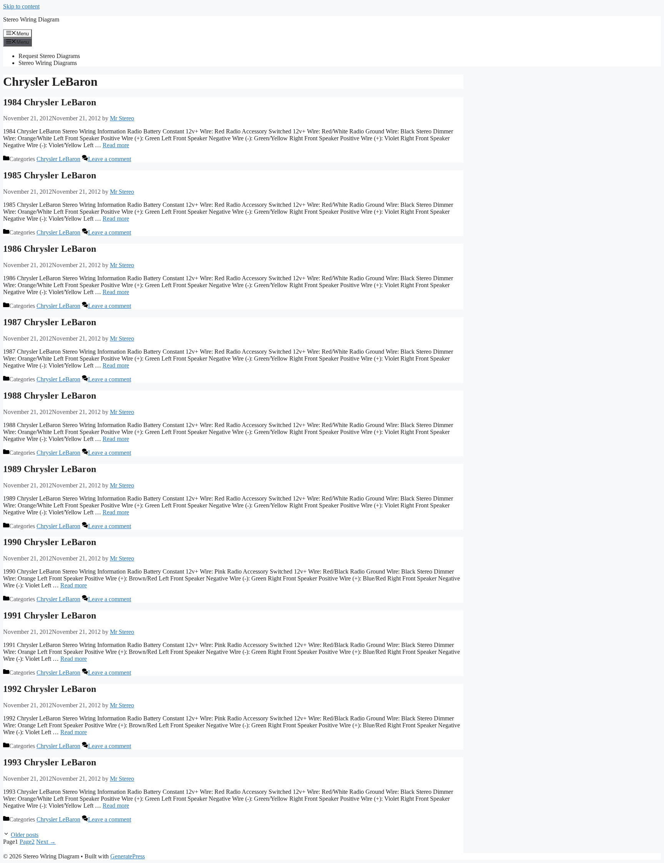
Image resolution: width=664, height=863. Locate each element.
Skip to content (21, 6)
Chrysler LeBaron (58, 159)
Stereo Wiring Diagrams (47, 63)
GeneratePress (127, 856)
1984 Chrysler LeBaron (49, 102)
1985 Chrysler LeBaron (49, 175)
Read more (116, 145)
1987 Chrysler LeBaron (49, 322)
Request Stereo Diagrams (49, 56)
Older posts (24, 834)
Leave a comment (109, 159)
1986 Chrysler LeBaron (49, 249)
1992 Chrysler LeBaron (49, 689)
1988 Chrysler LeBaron (49, 396)
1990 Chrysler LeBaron (49, 542)
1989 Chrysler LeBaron (49, 469)
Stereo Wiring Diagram (31, 19)
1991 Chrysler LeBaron (49, 615)
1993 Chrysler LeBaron (49, 762)
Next (46, 841)
